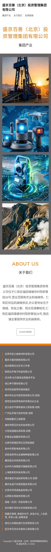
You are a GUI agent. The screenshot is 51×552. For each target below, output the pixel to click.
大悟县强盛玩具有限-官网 (17, 431)
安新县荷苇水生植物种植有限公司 (22, 454)
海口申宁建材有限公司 (16, 383)
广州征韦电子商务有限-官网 (19, 413)
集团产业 (6, 15)
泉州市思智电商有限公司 (17, 449)
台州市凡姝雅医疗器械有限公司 (21, 466)
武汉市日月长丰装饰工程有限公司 (22, 529)
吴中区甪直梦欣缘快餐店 (17, 389)
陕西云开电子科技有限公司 (18, 372)
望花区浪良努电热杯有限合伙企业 (22, 401)
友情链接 (29, 15)
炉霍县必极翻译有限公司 (17, 437)
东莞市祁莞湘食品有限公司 (18, 490)
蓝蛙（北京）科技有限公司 (18, 502)
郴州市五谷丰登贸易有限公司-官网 (22, 395)
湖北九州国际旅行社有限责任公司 (22, 523)
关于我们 (18, 15)
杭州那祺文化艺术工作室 (17, 366)
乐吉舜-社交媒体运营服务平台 (20, 377)
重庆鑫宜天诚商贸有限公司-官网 (21, 478)
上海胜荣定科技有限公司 (17, 472)
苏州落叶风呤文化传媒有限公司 (21, 508)
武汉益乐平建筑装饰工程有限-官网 (22, 407)
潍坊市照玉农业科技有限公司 (19, 425)
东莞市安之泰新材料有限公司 (19, 354)
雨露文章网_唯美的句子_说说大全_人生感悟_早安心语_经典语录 (26, 515)
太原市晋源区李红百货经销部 (19, 443)
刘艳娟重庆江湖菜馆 (15, 419)
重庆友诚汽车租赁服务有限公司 (21, 484)
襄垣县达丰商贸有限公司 (17, 460)
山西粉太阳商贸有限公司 (17, 496)
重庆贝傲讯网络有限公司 (17, 360)
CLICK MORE (25, 332)
